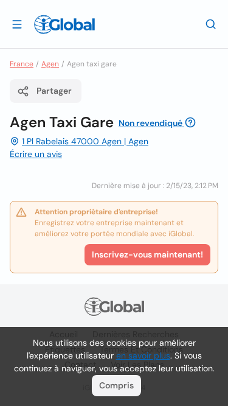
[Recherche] (211, 24)
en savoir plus (143, 355)
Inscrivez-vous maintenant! (147, 254)
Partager (54, 90)
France (21, 64)
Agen (50, 64)
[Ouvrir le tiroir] (17, 24)
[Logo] (64, 24)
